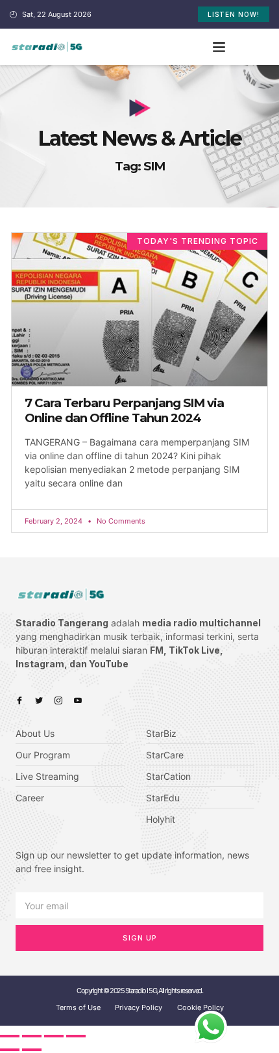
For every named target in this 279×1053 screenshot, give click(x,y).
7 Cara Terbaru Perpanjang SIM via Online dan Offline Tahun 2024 (124, 410)
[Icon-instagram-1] (58, 700)
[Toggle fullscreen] (54, 1036)
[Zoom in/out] (76, 1036)
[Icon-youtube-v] (78, 700)
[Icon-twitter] (39, 700)
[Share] (32, 1036)
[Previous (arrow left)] (9, 1049)
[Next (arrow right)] (32, 1049)
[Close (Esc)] (9, 1036)
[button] (219, 46)
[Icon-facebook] (19, 700)
